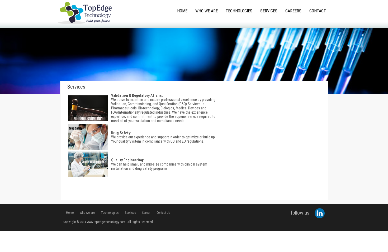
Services (268, 10)
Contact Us (163, 213)
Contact (317, 10)
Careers (293, 10)
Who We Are (206, 10)
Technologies (239, 10)
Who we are (87, 213)
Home (182, 10)
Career (146, 213)
